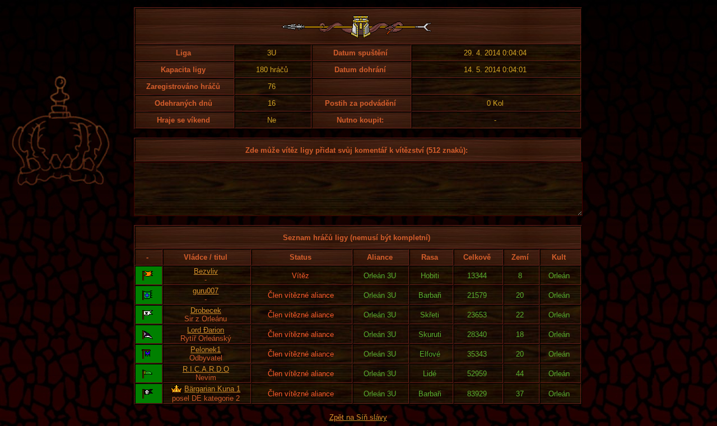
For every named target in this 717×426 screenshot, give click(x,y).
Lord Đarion (205, 330)
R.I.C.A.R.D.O (206, 369)
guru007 (205, 291)
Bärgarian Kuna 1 (212, 389)
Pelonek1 (205, 349)
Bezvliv (206, 271)
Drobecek (205, 310)
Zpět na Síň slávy (358, 417)
